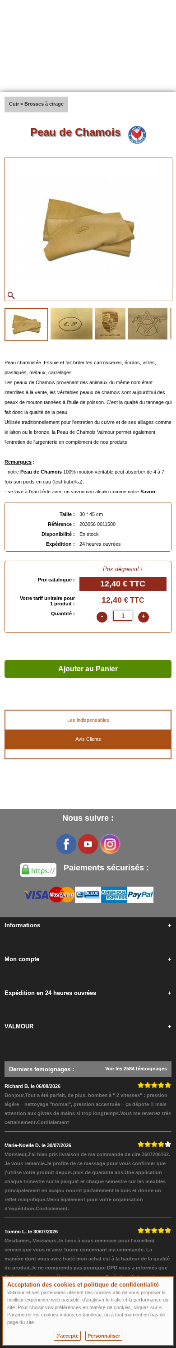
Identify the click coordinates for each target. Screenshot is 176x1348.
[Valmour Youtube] (88, 844)
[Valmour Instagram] (109, 844)
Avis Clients (88, 739)
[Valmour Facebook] (66, 844)
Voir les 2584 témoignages (136, 1068)
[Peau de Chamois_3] (110, 323)
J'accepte (67, 1336)
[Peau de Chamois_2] (72, 323)
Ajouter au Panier (88, 669)
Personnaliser (104, 1336)
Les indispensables (88, 720)
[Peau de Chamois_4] (147, 323)
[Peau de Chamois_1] (26, 324)
